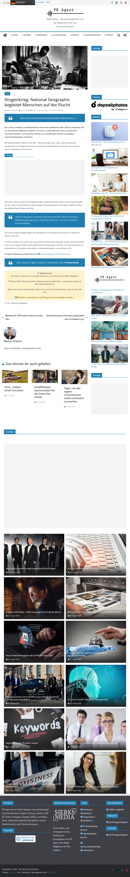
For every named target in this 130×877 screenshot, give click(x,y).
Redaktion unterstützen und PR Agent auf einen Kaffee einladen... (46, 297)
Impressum (88, 850)
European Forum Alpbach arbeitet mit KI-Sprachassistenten (87, 654)
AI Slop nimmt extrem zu (80, 568)
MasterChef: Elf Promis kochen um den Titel (24, 317)
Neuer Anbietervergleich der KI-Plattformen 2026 (29, 655)
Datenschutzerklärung (90, 847)
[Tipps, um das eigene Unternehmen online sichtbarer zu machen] (74, 371)
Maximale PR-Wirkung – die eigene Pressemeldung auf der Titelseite (34, 785)
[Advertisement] (45, 177)
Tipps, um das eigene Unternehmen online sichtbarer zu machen (74, 394)
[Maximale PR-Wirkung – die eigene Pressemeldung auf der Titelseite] (34, 773)
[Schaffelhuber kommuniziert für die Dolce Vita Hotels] (45, 371)
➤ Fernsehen (41, 35)
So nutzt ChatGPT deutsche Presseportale (88, 699)
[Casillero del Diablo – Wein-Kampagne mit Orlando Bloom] (34, 598)
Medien (61, 110)
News (7, 94)
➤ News (14, 35)
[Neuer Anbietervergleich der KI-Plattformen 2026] (34, 642)
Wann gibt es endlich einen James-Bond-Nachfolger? (31, 568)
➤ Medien (26, 35)
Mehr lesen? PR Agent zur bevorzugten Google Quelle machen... (47, 118)
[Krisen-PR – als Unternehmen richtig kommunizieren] (96, 729)
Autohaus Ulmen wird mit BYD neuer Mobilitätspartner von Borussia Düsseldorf (32, 698)
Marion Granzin (12, 110)
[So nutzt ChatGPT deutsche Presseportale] (96, 686)
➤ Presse (109, 35)
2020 (34, 110)
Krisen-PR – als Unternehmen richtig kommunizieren (93, 743)
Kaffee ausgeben (116, 810)
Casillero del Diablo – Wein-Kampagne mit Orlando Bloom (33, 612)
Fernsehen (53, 110)
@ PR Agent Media (117, 822)
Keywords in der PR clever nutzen (22, 743)
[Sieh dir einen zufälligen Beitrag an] (125, 35)
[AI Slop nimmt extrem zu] (96, 555)
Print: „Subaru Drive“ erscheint (14, 388)
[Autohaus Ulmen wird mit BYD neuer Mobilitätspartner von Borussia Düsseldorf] (34, 686)
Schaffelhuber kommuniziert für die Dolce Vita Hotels (44, 392)
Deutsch (20, 2)
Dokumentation (42, 110)
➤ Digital (74, 35)
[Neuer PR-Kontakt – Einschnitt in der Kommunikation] (96, 773)
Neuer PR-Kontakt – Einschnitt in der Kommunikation (93, 786)
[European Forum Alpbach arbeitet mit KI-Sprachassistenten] (96, 642)
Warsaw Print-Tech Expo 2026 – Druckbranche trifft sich (94, 612)
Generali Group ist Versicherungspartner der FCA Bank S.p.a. (65, 317)
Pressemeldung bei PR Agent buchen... (56, 254)
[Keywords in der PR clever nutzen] (34, 729)
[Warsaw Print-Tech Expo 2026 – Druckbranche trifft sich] (96, 598)
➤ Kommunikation (92, 35)
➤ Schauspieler (58, 35)
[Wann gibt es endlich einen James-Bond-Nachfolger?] (34, 555)
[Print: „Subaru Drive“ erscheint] (15, 371)
